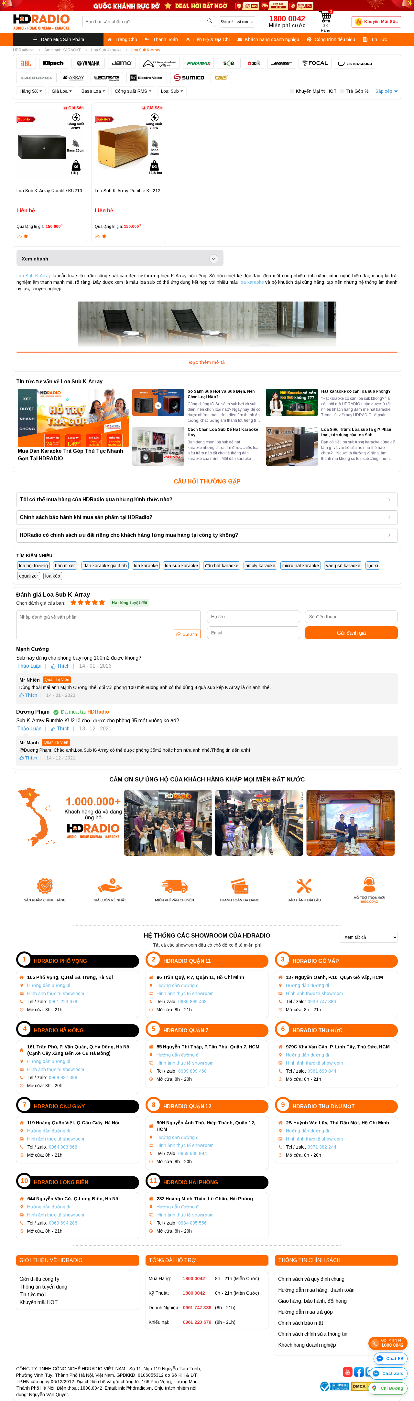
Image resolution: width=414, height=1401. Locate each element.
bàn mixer (65, 565)
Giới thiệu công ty (39, 1279)
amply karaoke (260, 565)
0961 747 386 (197, 1307)
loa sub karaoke (181, 565)
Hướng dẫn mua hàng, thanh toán (316, 1290)
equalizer (28, 575)
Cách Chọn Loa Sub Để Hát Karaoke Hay (223, 432)
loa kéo (52, 575)
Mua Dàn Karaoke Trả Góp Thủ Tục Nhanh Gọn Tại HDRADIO (70, 454)
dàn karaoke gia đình (105, 565)
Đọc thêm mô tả (207, 362)
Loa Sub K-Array (33, 275)
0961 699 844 (322, 1071)
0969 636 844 (192, 1153)
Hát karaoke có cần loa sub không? (356, 391)
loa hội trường (33, 565)
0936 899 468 (192, 1001)
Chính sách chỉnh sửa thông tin (312, 1334)
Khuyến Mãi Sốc (381, 21)
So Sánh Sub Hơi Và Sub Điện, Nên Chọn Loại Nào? (221, 394)
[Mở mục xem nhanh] (213, 258)
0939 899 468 (192, 1071)
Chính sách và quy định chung (311, 1279)
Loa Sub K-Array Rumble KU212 (127, 190)
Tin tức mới (32, 1294)
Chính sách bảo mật (300, 1323)
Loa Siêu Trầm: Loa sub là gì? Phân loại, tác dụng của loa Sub (356, 432)
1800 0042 (194, 1278)
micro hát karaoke (300, 565)
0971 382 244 (322, 1147)
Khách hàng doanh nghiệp (307, 1345)
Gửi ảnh (189, 634)
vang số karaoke (343, 565)
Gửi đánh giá (351, 633)
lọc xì (372, 565)
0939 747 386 (322, 1001)
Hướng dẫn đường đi (48, 985)
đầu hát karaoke (221, 565)
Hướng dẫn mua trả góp (305, 1312)
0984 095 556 (192, 1223)
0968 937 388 (63, 1077)
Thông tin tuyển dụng (43, 1287)
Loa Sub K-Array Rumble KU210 (49, 190)
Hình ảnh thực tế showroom (55, 993)
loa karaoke (252, 282)
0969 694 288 (63, 1223)
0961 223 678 (63, 1001)
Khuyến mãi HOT (38, 1302)
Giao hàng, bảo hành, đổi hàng (312, 1301)
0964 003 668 (63, 1147)
